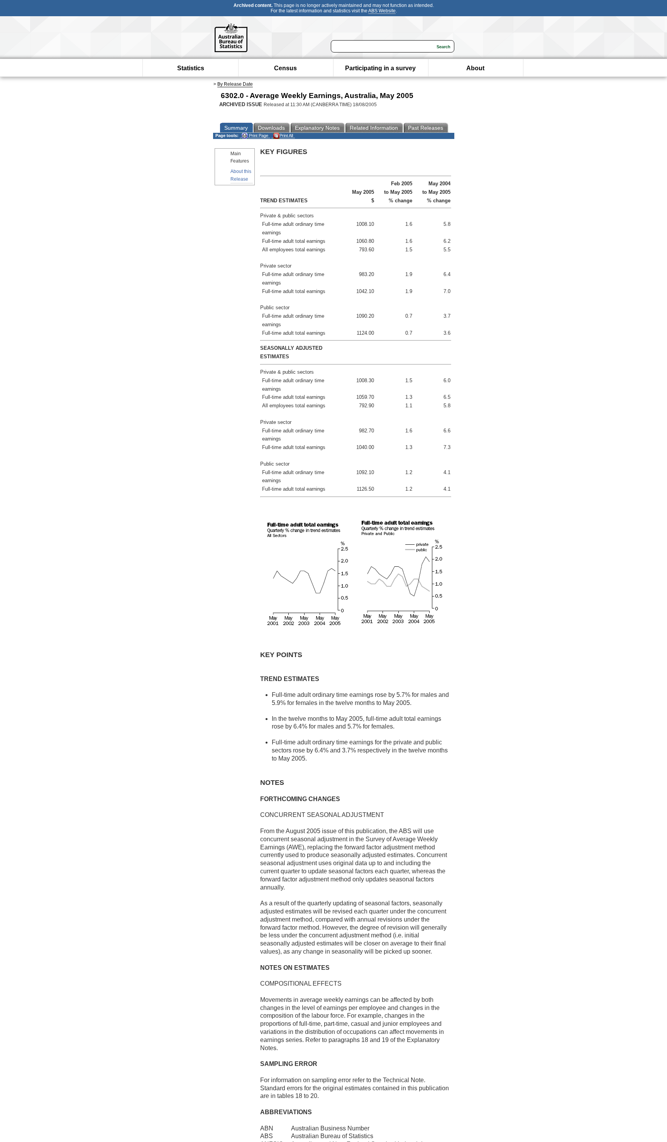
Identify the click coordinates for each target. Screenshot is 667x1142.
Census (285, 68)
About (475, 68)
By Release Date (235, 84)
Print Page (258, 135)
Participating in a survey (380, 68)
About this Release (240, 175)
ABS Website (382, 11)
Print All (286, 135)
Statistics (190, 68)
